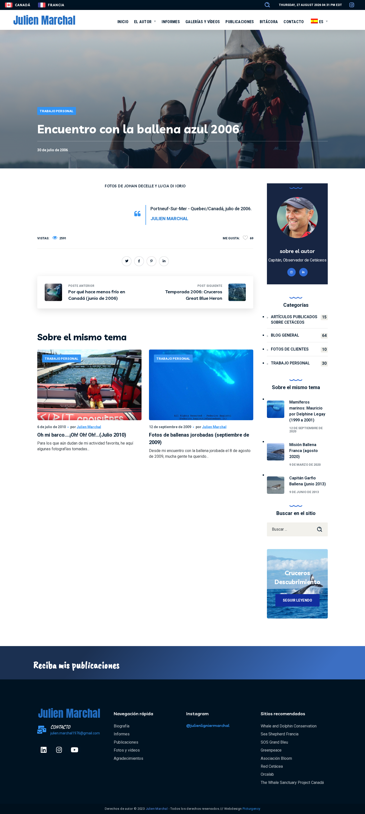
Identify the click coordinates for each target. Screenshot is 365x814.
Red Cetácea (272, 766)
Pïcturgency (251, 809)
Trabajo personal (56, 111)
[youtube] (74, 749)
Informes (122, 734)
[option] (89, 409)
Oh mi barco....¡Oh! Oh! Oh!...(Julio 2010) (81, 435)
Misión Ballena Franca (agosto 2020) (303, 450)
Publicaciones (126, 742)
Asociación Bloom (276, 758)
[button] (265, 5)
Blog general (299, 335)
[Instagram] (59, 749)
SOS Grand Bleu (274, 742)
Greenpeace (271, 750)
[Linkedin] (43, 749)
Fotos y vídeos (127, 750)
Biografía (121, 726)
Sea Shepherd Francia (279, 734)
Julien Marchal (89, 427)
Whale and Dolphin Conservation (289, 726)
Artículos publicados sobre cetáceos (299, 319)
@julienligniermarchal (207, 725)
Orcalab (267, 774)
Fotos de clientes (299, 349)
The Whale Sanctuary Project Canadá (292, 782)
